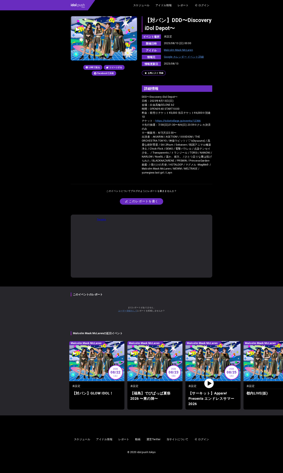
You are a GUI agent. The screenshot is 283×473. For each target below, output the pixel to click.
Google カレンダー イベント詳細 (184, 56)
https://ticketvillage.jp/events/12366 (178, 120)
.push (78, 5)
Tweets (101, 219)
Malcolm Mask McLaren (178, 50)
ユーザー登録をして (127, 311)
